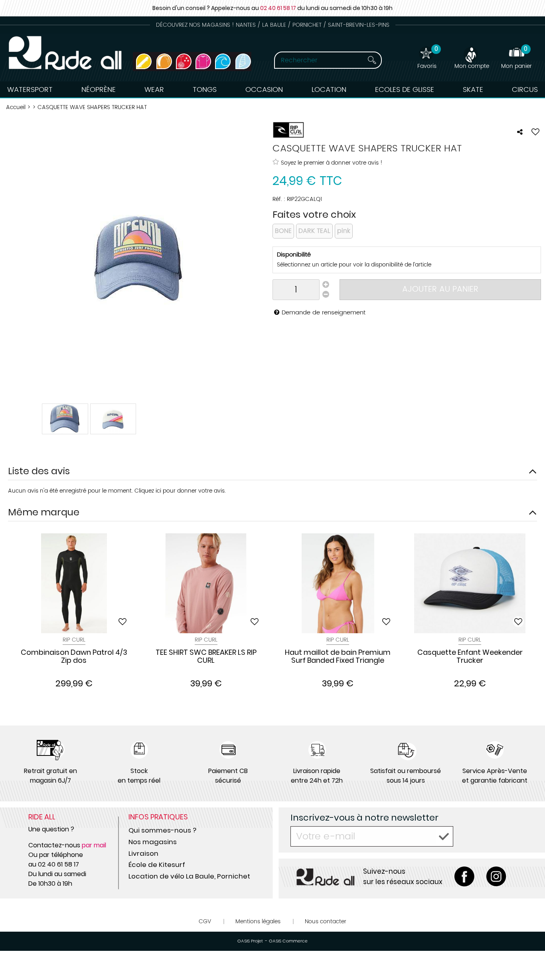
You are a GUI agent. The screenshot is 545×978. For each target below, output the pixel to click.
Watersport (30, 89)
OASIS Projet (250, 941)
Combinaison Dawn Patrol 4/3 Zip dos (74, 656)
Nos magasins (152, 842)
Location (329, 89)
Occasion (264, 89)
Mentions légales (257, 921)
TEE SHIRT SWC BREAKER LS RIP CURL (206, 656)
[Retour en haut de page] (529, 954)
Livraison (143, 853)
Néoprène (98, 89)
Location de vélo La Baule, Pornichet (189, 876)
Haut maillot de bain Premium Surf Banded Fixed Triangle (338, 656)
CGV (205, 921)
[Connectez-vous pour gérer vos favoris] (535, 131)
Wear (154, 89)
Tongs (205, 89)
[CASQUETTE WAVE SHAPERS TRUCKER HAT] (65, 419)
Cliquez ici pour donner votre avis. (180, 490)
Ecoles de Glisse (404, 89)
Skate (473, 89)
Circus (525, 89)
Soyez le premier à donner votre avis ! (332, 162)
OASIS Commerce (288, 941)
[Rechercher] (372, 60)
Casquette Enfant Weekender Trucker (470, 656)
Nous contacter (325, 921)
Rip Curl (74, 639)
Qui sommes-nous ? (162, 830)
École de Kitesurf (156, 864)
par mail (94, 845)
